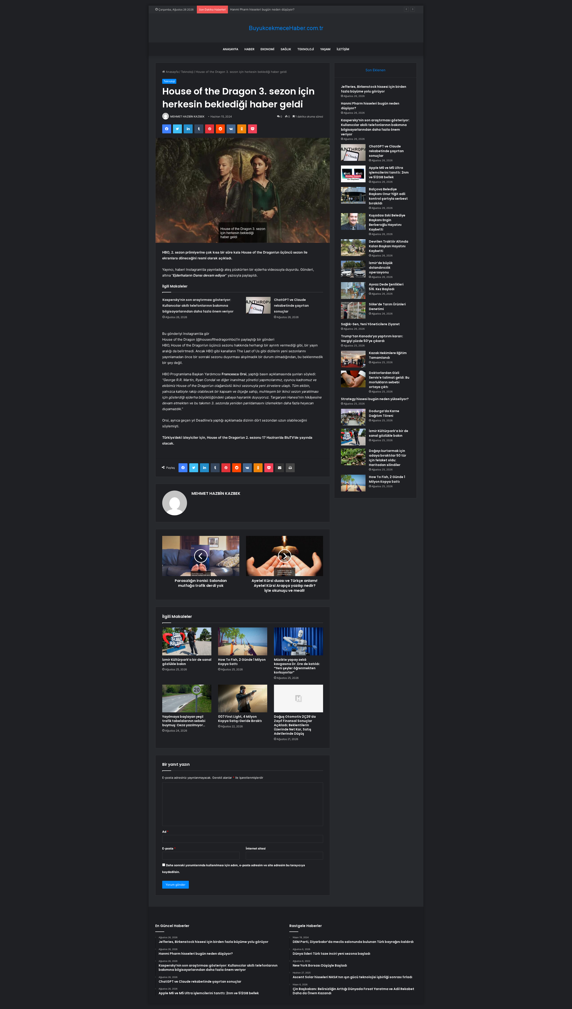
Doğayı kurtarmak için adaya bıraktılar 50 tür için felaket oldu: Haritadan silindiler (387, 458)
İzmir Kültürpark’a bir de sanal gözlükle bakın (186, 661)
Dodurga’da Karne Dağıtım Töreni (384, 413)
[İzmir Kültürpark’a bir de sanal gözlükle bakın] (186, 641)
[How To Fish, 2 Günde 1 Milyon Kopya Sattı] (242, 641)
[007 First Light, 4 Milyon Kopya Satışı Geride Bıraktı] (242, 698)
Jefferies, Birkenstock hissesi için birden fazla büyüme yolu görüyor (373, 89)
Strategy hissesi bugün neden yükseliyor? (375, 399)
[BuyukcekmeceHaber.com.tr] (286, 28)
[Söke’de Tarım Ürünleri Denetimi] (353, 310)
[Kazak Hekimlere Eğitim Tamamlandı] (353, 359)
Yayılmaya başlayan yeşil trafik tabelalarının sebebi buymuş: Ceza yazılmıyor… (183, 720)
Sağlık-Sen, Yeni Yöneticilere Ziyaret (370, 324)
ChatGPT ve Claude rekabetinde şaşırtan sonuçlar (291, 306)
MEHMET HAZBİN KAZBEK (187, 116)
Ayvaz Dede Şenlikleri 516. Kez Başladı (386, 286)
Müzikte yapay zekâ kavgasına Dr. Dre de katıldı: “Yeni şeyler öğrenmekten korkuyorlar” (297, 666)
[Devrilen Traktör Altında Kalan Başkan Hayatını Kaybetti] (353, 247)
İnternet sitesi (256, 848)
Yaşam (325, 49)
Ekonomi (267, 49)
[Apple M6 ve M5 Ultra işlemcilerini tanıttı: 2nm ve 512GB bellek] (353, 174)
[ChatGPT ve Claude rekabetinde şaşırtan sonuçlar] (258, 305)
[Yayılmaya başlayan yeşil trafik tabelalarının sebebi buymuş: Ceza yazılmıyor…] (186, 698)
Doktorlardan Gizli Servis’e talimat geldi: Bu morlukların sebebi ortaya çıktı (389, 380)
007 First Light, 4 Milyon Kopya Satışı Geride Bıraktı (240, 718)
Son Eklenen (375, 70)
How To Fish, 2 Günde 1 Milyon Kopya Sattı (242, 661)
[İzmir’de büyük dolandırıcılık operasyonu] (353, 269)
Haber (249, 49)
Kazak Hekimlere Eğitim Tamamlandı (388, 355)
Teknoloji (305, 49)
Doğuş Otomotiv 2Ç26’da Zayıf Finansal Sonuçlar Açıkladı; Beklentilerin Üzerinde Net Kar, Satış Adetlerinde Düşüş (295, 725)
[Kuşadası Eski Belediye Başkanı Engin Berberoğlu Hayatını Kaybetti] (353, 221)
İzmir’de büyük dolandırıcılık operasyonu (381, 268)
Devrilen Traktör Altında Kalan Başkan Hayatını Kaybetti (388, 246)
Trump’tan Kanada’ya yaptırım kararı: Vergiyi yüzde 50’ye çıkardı (372, 338)
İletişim (343, 49)
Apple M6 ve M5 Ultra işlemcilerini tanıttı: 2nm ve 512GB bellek (389, 172)
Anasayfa (230, 49)
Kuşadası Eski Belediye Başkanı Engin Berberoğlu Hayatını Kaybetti (387, 222)
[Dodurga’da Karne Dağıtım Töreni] (353, 417)
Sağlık (286, 49)
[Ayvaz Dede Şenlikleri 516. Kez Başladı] (353, 290)
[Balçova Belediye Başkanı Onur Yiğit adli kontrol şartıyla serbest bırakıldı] (353, 195)
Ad (165, 831)
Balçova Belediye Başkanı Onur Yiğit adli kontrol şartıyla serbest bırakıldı (388, 196)
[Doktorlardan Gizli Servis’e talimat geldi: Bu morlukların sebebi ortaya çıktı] (353, 379)
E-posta (169, 848)
